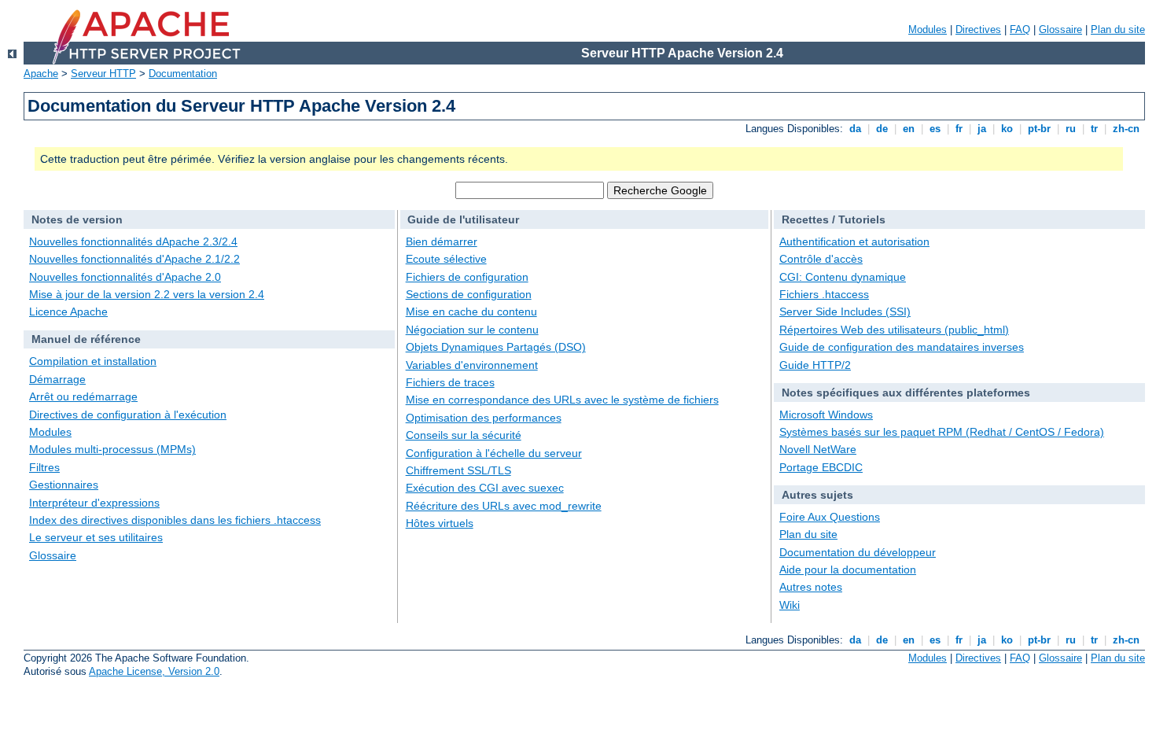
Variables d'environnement (472, 365)
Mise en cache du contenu (471, 311)
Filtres (44, 467)
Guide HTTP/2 (815, 365)
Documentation (183, 73)
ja (981, 129)
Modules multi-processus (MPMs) (112, 449)
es (935, 129)
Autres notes (810, 587)
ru (1070, 129)
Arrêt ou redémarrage (83, 396)
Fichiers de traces (450, 382)
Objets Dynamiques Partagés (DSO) (496, 347)
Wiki (789, 605)
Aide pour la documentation (847, 569)
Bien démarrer (441, 241)
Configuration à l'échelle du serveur (494, 453)
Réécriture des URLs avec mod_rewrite (504, 505)
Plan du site (1118, 29)
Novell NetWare (817, 449)
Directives (978, 29)
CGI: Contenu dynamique (842, 277)
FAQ (1020, 29)
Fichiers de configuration (467, 277)
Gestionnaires (63, 484)
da (855, 129)
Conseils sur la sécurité (463, 435)
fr (959, 129)
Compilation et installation (92, 361)
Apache (41, 73)
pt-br (1039, 129)
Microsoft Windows (826, 414)
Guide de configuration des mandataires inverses (901, 347)
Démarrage (57, 379)
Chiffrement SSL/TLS (458, 470)
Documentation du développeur (857, 552)
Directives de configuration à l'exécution (127, 414)
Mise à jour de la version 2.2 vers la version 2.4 (146, 294)
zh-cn (1126, 129)
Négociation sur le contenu (472, 329)
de (882, 129)
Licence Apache (68, 311)
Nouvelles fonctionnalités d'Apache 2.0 (125, 277)
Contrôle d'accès (821, 259)
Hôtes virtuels (439, 523)
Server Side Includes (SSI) (845, 311)
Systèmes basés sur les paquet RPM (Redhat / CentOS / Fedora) (941, 432)
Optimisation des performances (483, 417)
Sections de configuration (469, 294)
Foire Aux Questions (829, 517)
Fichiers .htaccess (824, 294)
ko (1007, 129)
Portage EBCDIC (821, 467)
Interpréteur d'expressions (94, 502)
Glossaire (1060, 29)
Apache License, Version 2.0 (154, 671)
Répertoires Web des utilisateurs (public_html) (894, 329)
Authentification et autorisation (854, 241)
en (909, 129)
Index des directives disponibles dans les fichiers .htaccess (175, 520)
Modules (927, 29)
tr (1094, 129)
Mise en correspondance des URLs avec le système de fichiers (562, 399)
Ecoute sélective (446, 259)
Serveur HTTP (103, 73)
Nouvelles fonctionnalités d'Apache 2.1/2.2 (134, 259)
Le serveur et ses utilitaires (96, 537)
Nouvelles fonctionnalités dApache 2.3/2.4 (133, 241)
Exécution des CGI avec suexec (485, 487)
